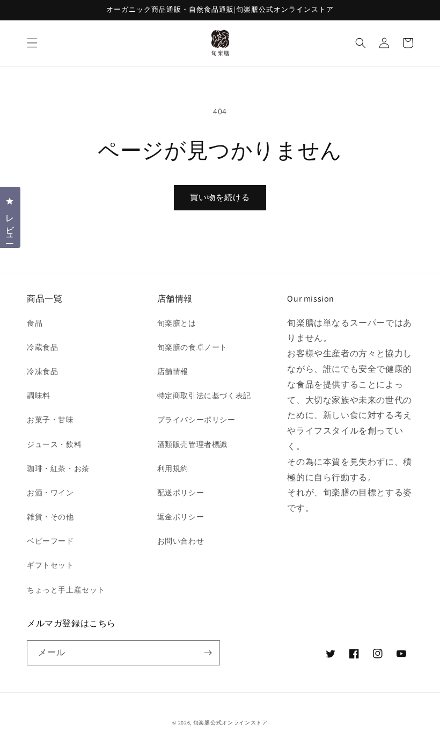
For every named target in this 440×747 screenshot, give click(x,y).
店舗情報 (172, 371)
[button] (32, 43)
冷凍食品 (42, 371)
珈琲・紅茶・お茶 (58, 468)
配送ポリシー (180, 492)
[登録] (207, 652)
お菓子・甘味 (50, 419)
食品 (34, 323)
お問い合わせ (180, 541)
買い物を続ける (220, 197)
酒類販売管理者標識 (192, 444)
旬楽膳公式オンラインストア (230, 722)
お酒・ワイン (50, 492)
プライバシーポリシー (196, 419)
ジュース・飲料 (54, 444)
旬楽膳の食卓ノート (192, 347)
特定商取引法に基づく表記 (204, 395)
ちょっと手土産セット (66, 590)
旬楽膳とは (176, 323)
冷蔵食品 (42, 347)
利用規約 (172, 468)
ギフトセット (50, 565)
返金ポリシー (180, 517)
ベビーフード (50, 541)
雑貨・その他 (50, 517)
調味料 (38, 395)
